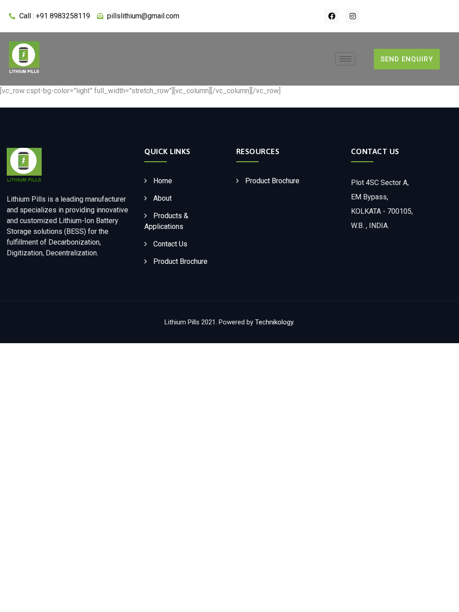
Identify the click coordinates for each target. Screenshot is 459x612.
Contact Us (170, 244)
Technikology (274, 322)
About (162, 198)
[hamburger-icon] (345, 58)
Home (162, 181)
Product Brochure (180, 261)
